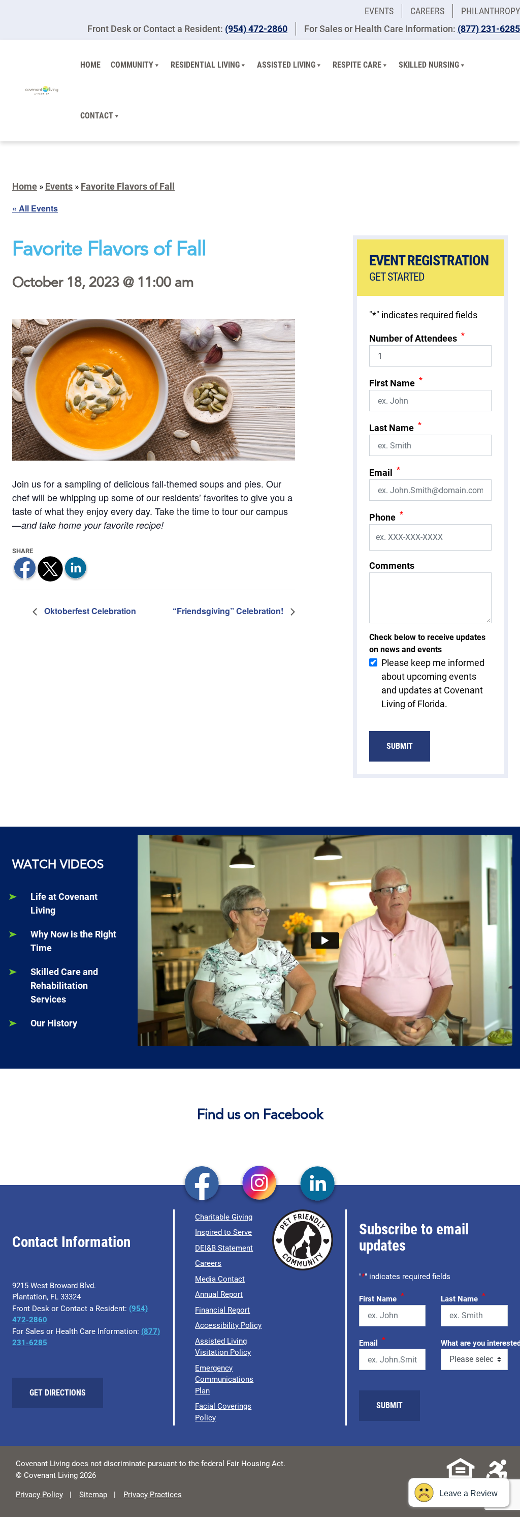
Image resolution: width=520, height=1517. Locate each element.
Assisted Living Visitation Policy (223, 1347)
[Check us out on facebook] (202, 1184)
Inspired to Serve (223, 1232)
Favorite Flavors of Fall (128, 186)
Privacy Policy (39, 1494)
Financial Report (222, 1310)
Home (90, 65)
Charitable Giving (223, 1217)
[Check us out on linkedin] (317, 1184)
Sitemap (93, 1494)
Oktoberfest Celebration (89, 611)
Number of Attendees (417, 337)
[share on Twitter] (50, 567)
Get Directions (57, 1393)
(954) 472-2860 (256, 28)
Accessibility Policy (228, 1325)
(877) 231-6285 (489, 28)
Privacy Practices (152, 1494)
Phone (386, 516)
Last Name (395, 426)
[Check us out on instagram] (259, 1184)
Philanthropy (490, 11)
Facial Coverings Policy (223, 1412)
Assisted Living (286, 65)
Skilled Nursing (429, 65)
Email (384, 471)
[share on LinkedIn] (75, 567)
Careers (427, 11)
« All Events (35, 208)
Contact (96, 115)
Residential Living (205, 65)
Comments (391, 565)
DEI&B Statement (224, 1248)
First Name (395, 382)
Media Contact (220, 1279)
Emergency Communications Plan (224, 1379)
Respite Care (357, 65)
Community (132, 65)
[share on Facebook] (25, 567)
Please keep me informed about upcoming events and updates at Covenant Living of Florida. (432, 683)
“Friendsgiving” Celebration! (229, 611)
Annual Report (219, 1294)
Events (379, 11)
